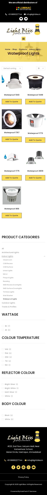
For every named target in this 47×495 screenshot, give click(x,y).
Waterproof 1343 (11, 95)
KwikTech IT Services (28, 491)
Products (23, 49)
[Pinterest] (23, 467)
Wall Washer (8, 295)
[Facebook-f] (13, 467)
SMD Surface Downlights (12, 288)
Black (7, 415)
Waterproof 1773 (35, 133)
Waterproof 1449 (35, 95)
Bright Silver (10, 384)
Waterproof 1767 (11, 132)
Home (7, 49)
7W (6, 361)
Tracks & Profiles (9, 306)
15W (6, 353)
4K (6, 330)
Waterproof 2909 (35, 171)
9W (6, 365)
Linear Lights (7, 270)
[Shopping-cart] (26, 19)
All (3, 248)
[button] (24, 39)
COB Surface (8, 267)
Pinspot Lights (8, 278)
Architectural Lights (10, 252)
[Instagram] (28, 467)
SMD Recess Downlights (12, 285)
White (7, 396)
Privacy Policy (23, 477)
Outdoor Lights (8, 303)
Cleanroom (7, 260)
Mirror (5, 274)
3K (6, 326)
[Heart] (21, 19)
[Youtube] (34, 467)
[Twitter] (18, 467)
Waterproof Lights (10, 299)
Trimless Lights (8, 292)
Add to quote (11, 101)
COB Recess (8, 263)
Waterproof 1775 (11, 171)
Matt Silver (9, 392)
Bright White (10, 388)
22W (6, 357)
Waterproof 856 (11, 208)
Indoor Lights (35, 49)
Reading (6, 281)
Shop (14, 49)
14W (6, 349)
